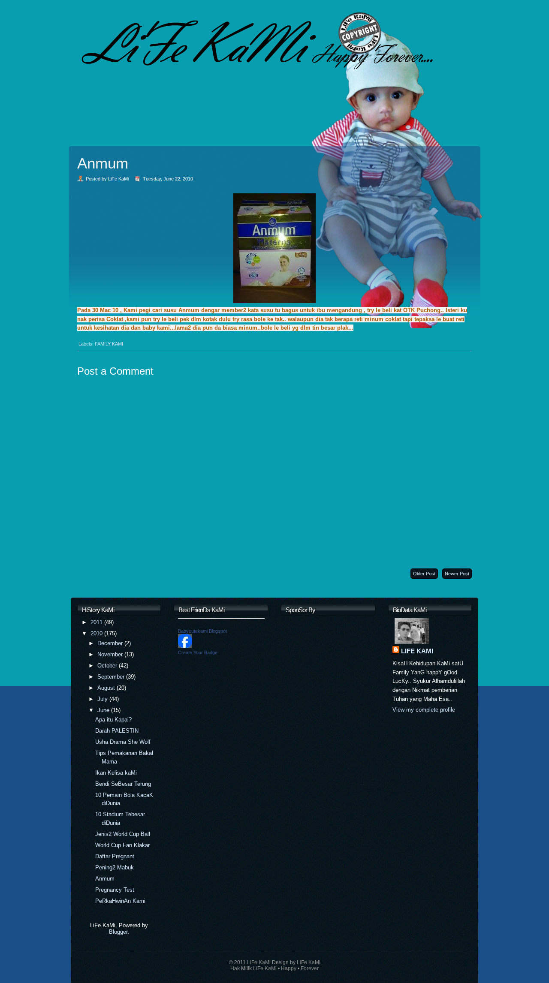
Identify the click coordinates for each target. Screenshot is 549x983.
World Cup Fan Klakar (122, 845)
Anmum (102, 163)
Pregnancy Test (114, 890)
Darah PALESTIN (117, 730)
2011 (97, 622)
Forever (310, 968)
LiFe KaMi (417, 651)
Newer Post (457, 573)
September (111, 676)
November (110, 654)
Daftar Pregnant (114, 856)
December (110, 643)
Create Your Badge (197, 652)
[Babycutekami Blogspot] (185, 646)
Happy (288, 968)
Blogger (118, 932)
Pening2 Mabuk (114, 867)
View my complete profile (423, 709)
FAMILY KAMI (109, 343)
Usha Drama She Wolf (123, 742)
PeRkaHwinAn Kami (120, 901)
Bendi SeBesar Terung (123, 784)
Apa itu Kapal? (113, 719)
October (108, 665)
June (104, 710)
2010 (97, 633)
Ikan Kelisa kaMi (116, 773)
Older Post (424, 573)
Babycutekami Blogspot (202, 631)
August (107, 688)
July (103, 699)
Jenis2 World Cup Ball (122, 834)
